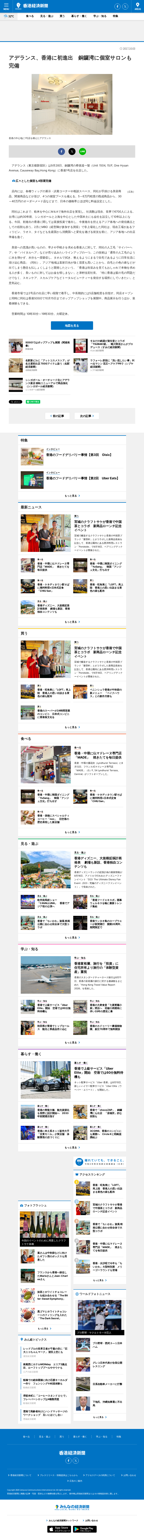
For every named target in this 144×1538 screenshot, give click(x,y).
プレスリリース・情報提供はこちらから (59, 1475)
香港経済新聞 (31, 6)
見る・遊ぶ (46, 16)
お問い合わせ (129, 1475)
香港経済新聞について (20, 1475)
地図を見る (72, 325)
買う (62, 16)
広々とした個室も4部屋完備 (33, 180)
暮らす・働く (79, 16)
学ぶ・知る (100, 16)
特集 (115, 16)
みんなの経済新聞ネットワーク (72, 1507)
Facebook (117, 7)
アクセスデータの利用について (100, 1475)
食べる (30, 16)
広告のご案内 (76, 1481)
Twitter (125, 7)
